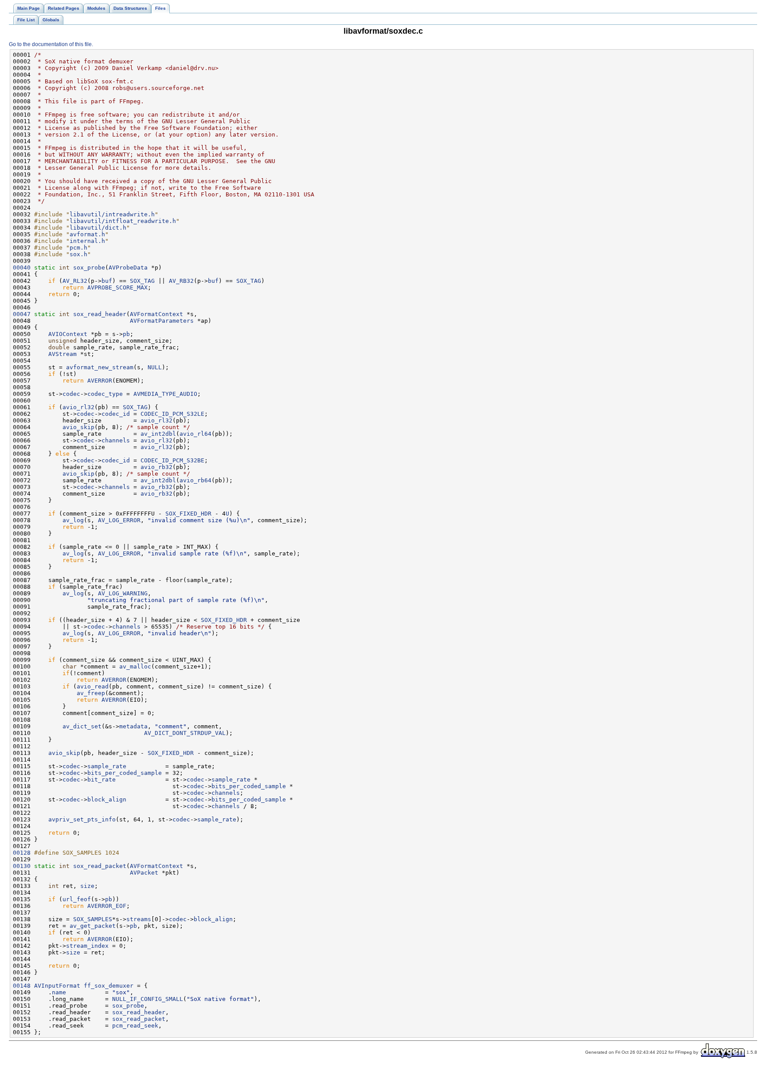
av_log (73, 520)
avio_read (93, 686)
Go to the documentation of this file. (51, 44)
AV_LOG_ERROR (119, 520)
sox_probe (89, 267)
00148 (22, 985)
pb (126, 334)
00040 (22, 267)
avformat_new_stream (99, 367)
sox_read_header (99, 314)
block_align (106, 799)
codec (71, 394)
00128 (22, 852)
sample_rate (106, 766)
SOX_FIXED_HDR (188, 513)
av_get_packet (93, 925)
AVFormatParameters (162, 320)
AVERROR (99, 380)
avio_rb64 (195, 480)
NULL (155, 367)
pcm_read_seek (135, 1025)
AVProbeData (128, 267)
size (87, 886)
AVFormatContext (156, 314)
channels (116, 440)
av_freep (91, 693)
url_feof (77, 899)
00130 (22, 866)
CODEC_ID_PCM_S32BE (172, 460)
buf (107, 280)
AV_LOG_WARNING (123, 593)
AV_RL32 (75, 280)
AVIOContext (67, 334)
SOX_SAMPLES (92, 919)
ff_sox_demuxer (108, 985)
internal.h (87, 241)
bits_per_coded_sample (124, 773)
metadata (133, 726)
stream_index (87, 945)
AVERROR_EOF (106, 906)
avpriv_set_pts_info (82, 819)
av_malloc (135, 666)
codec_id (116, 413)
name (59, 992)
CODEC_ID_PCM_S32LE (172, 413)
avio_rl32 (78, 407)
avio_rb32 (156, 467)
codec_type (105, 394)
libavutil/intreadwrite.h (112, 214)
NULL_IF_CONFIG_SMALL (147, 999)
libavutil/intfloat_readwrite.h (123, 221)
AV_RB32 (181, 280)
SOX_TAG (142, 280)
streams (138, 919)
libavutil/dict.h (98, 227)
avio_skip (78, 427)
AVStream (62, 354)
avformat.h (87, 234)
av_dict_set (82, 726)
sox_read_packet (99, 866)
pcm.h (78, 247)
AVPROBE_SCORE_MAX (117, 287)
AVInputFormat (57, 985)
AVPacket (144, 872)
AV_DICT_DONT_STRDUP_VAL (185, 733)
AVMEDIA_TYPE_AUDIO (165, 394)
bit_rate (101, 779)
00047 (22, 314)
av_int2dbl (158, 433)
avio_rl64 (195, 433)
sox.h (78, 254)
